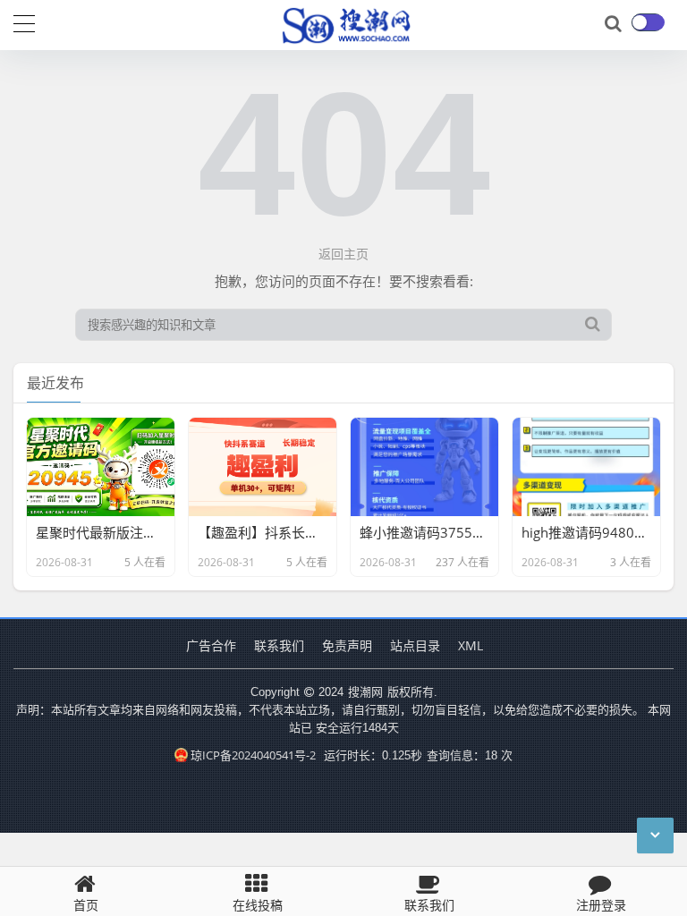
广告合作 (211, 645)
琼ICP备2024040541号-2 (253, 755)
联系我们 (279, 645)
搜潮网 (365, 691)
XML (470, 645)
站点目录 (415, 645)
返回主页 (343, 253)
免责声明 (347, 645)
